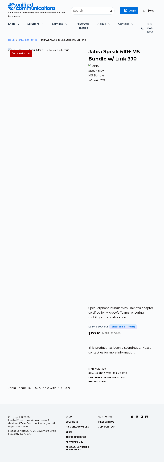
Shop (69, 417)
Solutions (72, 422)
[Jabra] (97, 183)
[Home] (32, 5)
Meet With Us (106, 422)
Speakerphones (114, 377)
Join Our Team (106, 427)
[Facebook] (132, 417)
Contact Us (105, 417)
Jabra (103, 381)
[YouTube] (142, 417)
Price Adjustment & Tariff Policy (77, 448)
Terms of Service (76, 437)
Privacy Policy (74, 442)
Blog (69, 432)
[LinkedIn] (146, 417)
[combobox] (89, 11)
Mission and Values (77, 427)
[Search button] (110, 10)
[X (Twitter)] (137, 417)
